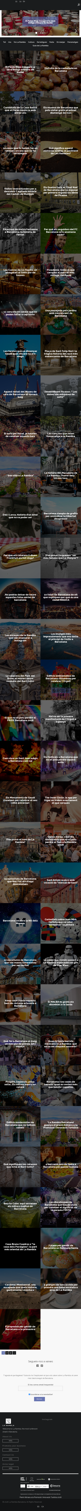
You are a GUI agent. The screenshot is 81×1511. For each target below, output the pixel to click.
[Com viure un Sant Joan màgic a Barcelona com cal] (20, 761)
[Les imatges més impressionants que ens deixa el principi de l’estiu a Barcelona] (60, 639)
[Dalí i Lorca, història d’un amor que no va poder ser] (20, 517)
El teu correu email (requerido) (40, 1385)
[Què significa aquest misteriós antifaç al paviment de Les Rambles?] (60, 152)
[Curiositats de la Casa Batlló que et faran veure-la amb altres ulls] (20, 111)
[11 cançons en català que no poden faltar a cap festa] (20, 314)
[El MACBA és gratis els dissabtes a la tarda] (60, 1004)
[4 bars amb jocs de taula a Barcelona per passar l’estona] (60, 1167)
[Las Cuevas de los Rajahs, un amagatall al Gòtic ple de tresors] (20, 274)
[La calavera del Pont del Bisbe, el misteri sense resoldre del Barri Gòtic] (20, 680)
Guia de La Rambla (40, 46)
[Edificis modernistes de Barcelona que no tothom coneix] (20, 1126)
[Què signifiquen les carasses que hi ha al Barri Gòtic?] (20, 1167)
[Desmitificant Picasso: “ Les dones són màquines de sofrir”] (60, 395)
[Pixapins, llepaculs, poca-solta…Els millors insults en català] (20, 1085)
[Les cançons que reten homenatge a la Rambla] (60, 436)
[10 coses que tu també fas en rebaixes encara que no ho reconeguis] (20, 152)
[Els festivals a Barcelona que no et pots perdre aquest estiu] (60, 761)
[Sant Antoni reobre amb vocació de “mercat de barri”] (60, 882)
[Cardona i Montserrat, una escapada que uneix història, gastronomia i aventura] (20, 1288)
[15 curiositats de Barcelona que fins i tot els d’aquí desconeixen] (20, 882)
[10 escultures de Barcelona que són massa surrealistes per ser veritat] (20, 964)
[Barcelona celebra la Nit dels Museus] (20, 923)
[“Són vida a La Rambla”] (20, 477)
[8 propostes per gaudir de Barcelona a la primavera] (20, 1329)
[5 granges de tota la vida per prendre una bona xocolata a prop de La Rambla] (60, 1288)
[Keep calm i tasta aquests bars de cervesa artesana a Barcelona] (20, 1004)
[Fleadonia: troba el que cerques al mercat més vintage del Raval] (60, 274)
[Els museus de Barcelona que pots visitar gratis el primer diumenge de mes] (60, 111)
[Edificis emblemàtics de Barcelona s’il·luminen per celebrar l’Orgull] (60, 680)
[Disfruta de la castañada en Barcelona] (60, 71)
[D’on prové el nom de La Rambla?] (20, 842)
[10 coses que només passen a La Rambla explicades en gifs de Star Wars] (60, 964)
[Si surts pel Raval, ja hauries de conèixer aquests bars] (20, 436)
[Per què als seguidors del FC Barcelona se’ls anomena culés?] (60, 233)
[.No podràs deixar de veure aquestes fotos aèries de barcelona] (20, 598)
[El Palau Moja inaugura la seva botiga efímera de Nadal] (20, 71)
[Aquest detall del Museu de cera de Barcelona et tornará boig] (20, 395)
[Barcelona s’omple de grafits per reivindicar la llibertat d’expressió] (60, 517)
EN (24, 1)
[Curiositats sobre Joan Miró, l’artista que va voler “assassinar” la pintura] (60, 923)
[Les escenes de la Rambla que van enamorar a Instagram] (20, 639)
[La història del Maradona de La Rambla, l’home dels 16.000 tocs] (60, 477)
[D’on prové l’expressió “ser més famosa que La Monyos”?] (60, 558)
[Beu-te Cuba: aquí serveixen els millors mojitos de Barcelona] (20, 1207)
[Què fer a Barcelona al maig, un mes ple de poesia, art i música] (20, 1045)
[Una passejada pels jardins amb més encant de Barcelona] (60, 314)
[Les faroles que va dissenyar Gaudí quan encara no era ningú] (20, 355)
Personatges (73, 42)
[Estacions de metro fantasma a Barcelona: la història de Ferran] (20, 233)
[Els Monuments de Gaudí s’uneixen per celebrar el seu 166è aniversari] (20, 801)
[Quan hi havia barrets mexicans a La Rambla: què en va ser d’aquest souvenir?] (60, 1045)
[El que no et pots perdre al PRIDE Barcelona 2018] (20, 720)
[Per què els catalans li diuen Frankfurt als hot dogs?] (20, 558)
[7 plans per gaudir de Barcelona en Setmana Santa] (60, 1248)
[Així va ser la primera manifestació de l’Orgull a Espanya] (60, 720)
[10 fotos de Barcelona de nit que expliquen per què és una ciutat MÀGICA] (60, 598)
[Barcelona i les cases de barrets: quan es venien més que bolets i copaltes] (60, 1085)
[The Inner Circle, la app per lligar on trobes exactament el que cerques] (60, 801)
